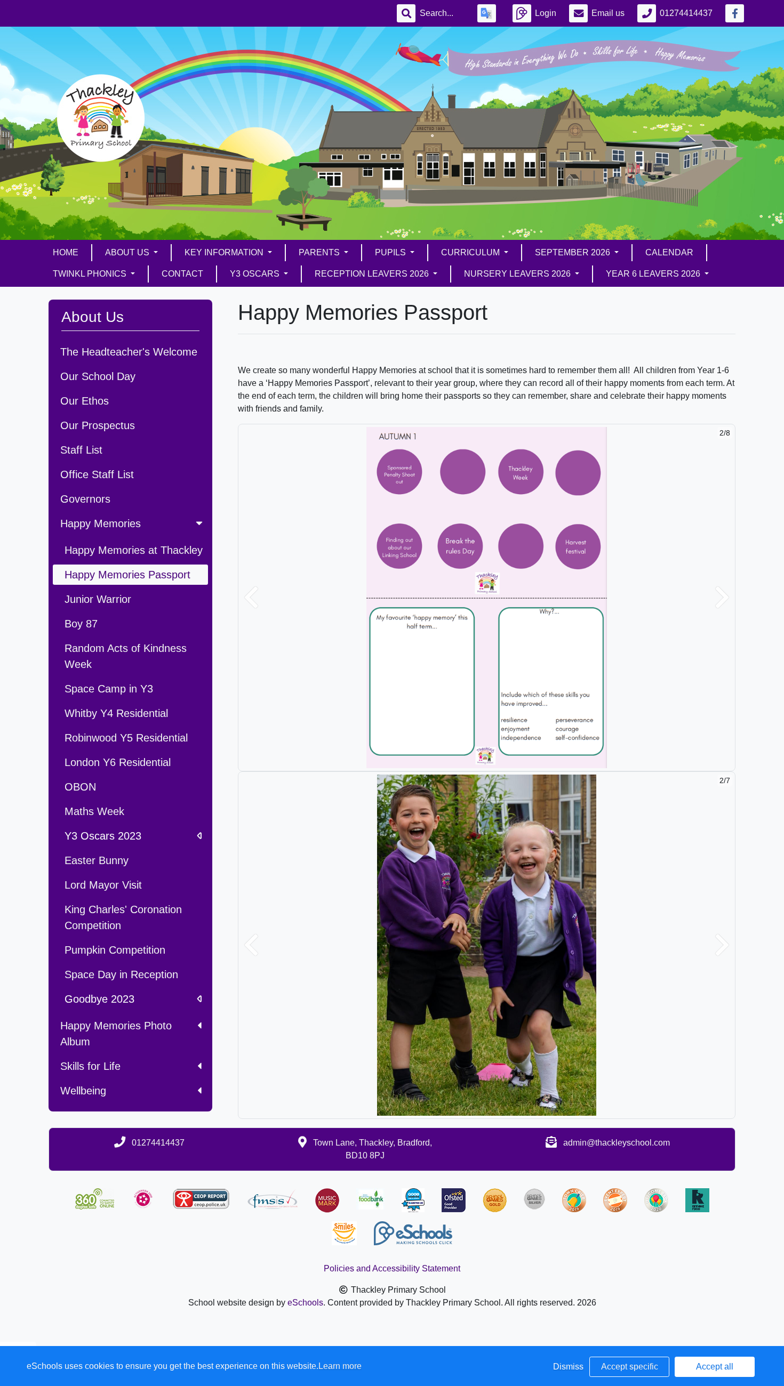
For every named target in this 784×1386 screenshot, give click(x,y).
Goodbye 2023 (99, 999)
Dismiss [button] (568, 1366)
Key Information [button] (225, 252)
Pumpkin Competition (115, 950)
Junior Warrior (98, 599)
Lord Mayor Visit (103, 885)
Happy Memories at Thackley (134, 550)
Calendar (669, 252)
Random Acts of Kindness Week (126, 656)
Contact (182, 273)
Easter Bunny (97, 860)
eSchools (305, 1302)
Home (65, 252)
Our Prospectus (97, 425)
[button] (251, 597)
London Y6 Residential (118, 762)
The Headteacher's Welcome (128, 352)
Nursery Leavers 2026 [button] (518, 273)
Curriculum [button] (471, 252)
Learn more (340, 1366)
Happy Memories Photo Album (116, 1033)
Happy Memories (100, 523)
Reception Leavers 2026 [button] (373, 273)
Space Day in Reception (121, 974)
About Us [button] (128, 252)
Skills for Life (90, 1066)
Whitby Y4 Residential (116, 713)
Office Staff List (97, 474)
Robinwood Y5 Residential (126, 738)
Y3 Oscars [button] (256, 273)
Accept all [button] (714, 1366)
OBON (80, 787)
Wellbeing (83, 1091)
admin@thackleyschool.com (616, 1142)
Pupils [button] (391, 252)
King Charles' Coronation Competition (123, 917)
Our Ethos (84, 401)
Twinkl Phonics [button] (91, 273)
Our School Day (97, 376)
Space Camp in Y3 (109, 689)
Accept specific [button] (629, 1366)
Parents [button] (320, 252)
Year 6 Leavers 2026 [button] (654, 273)
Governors (85, 499)
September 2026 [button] (573, 252)
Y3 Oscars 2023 (103, 836)
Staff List (81, 450)
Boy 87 (81, 624)
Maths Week (94, 811)
